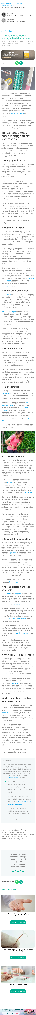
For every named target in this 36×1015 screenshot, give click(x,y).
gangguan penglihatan (17, 618)
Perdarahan (6, 294)
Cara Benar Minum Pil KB (18, 985)
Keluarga (19, 3)
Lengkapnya (18, 819)
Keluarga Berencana (7, 5)
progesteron (6, 286)
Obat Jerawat (14, 582)
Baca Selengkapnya (18, 922)
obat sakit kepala (21, 604)
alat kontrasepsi (17, 113)
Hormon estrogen (8, 312)
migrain (18, 594)
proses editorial (13, 777)
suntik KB (5, 713)
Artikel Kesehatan (7, 3)
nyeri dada (15, 683)
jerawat (13, 553)
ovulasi (10, 482)
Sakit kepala (6, 594)
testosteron (29, 492)
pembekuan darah (23, 633)
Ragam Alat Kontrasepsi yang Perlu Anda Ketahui (17, 914)
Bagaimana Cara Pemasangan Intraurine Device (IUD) (18, 950)
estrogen (5, 393)
